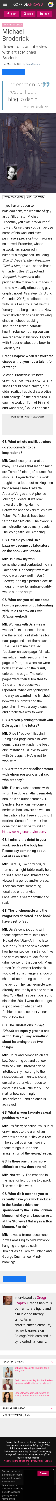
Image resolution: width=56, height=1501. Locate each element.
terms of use (8, 1499)
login (13, 13)
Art (29, 197)
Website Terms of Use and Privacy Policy (23, 1461)
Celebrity (39, 197)
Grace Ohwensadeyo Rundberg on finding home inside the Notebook (32, 1394)
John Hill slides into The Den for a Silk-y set (32, 1369)
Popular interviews (14, 1408)
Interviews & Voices (13, 197)
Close (43, 1473)
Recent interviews (14, 1361)
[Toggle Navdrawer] (5, 4)
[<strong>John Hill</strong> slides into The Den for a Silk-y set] (7, 1372)
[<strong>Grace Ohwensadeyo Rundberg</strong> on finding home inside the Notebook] (7, 1397)
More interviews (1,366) (16, 1415)
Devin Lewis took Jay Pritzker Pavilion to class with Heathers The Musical (34, 1382)
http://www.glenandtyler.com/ (24, 832)
